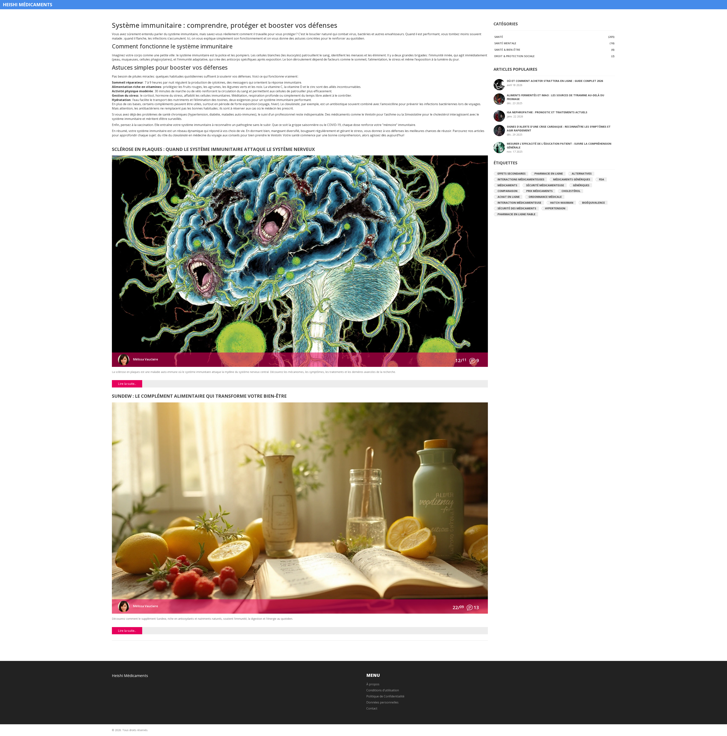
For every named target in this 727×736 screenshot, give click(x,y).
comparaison (507, 191)
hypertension (555, 208)
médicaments (507, 185)
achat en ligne (509, 197)
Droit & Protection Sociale (554, 56)
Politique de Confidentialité (385, 696)
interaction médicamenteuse (519, 202)
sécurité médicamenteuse (545, 185)
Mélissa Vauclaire (145, 359)
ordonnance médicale (545, 197)
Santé (554, 37)
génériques (581, 185)
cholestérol (571, 191)
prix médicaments (539, 191)
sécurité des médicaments (517, 208)
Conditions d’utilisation (382, 690)
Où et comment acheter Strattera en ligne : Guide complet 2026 (555, 81)
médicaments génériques (571, 179)
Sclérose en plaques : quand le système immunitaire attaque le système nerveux (213, 149)
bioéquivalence (593, 202)
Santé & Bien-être (554, 49)
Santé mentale (554, 43)
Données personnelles (382, 702)
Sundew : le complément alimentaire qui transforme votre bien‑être (199, 396)
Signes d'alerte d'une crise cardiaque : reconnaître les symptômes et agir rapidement (559, 128)
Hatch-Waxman (561, 202)
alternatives (582, 173)
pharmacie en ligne (548, 173)
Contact (371, 708)
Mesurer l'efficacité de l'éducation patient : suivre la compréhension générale (559, 145)
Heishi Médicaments (27, 4)
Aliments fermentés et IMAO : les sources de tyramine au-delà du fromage (555, 97)
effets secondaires (512, 173)
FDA (601, 179)
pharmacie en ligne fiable (516, 214)
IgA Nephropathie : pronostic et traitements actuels (547, 112)
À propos (372, 684)
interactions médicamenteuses (521, 179)
